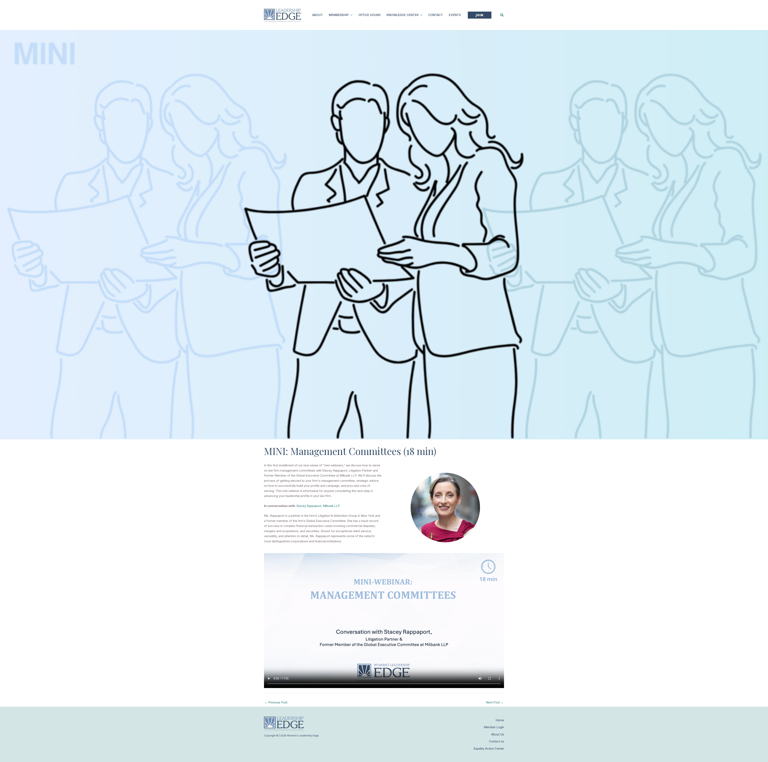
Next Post (495, 702)
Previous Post (275, 702)
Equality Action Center (489, 748)
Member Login (494, 727)
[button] (350, 15)
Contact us (496, 741)
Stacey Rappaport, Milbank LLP (318, 506)
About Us (497, 734)
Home (500, 720)
